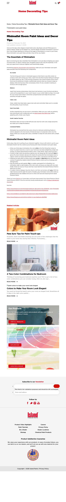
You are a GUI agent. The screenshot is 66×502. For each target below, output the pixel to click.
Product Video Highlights (23, 424)
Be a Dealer (23, 429)
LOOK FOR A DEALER (17, 366)
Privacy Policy (43, 427)
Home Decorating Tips (19, 24)
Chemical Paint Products (43, 432)
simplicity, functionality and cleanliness (24, 67)
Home (9, 24)
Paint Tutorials (23, 427)
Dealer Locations (43, 429)
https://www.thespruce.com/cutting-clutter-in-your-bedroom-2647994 (27, 197)
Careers (43, 424)
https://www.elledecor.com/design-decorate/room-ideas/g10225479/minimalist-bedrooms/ (32, 193)
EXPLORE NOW (15, 345)
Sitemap (23, 432)
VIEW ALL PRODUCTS (17, 321)
